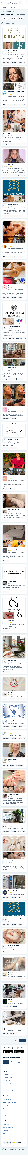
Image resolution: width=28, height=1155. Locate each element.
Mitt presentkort (8, 1084)
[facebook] (10, 1142)
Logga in (5, 1074)
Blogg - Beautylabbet (9, 1102)
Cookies (5, 1130)
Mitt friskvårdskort (8, 1087)
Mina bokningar (7, 1077)
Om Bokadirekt (7, 1099)
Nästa (21, 1040)
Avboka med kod (8, 1090)
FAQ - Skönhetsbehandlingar (11, 1105)
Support (5, 1115)
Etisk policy (6, 1124)
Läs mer (6, 1062)
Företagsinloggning (16, 1062)
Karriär (5, 1112)
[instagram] (4, 1142)
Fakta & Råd (6, 1109)
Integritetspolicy (8, 1127)
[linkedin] (7, 1142)
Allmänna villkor (7, 1133)
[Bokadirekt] (2, 2)
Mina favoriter (7, 1081)
